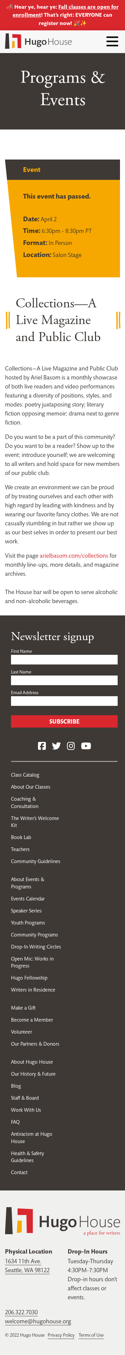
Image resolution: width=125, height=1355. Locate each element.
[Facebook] (42, 746)
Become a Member (32, 1020)
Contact (19, 1172)
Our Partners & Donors (35, 1044)
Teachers (20, 849)
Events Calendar (28, 898)
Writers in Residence (33, 990)
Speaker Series (26, 910)
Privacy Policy (61, 1335)
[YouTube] (86, 746)
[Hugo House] (62, 1221)
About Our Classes (30, 787)
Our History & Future (33, 1074)
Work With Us (26, 1110)
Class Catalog (25, 775)
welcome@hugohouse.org (38, 1321)
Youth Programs (28, 922)
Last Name (21, 672)
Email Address (24, 693)
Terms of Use (91, 1335)
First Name (21, 651)
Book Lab (21, 837)
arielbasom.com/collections (74, 555)
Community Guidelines (35, 861)
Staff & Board (25, 1098)
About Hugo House (32, 1062)
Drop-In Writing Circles (36, 946)
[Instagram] (71, 746)
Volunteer (21, 1032)
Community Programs (34, 934)
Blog (16, 1086)
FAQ (15, 1122)
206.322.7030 (21, 1312)
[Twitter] (56, 746)
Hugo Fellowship (29, 978)
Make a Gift (23, 1008)
